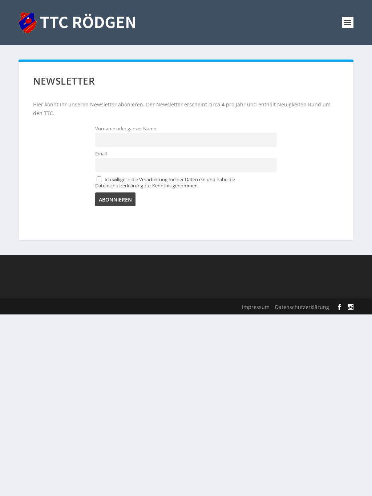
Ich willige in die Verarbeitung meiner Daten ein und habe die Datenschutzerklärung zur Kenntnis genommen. (165, 182)
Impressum (256, 307)
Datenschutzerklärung (302, 307)
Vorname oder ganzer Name (125, 129)
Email (101, 154)
